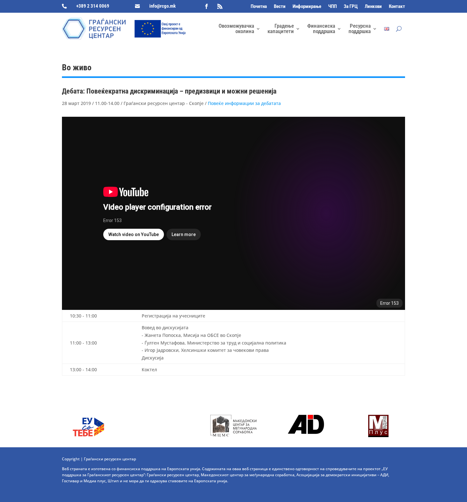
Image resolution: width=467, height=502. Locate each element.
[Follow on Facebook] (206, 6)
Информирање (307, 6)
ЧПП (332, 6)
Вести (280, 6)
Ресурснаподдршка (360, 28)
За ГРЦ (351, 6)
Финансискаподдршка (321, 28)
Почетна (259, 6)
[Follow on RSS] (220, 6)
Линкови (373, 6)
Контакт (397, 6)
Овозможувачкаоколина (236, 28)
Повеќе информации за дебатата (244, 103)
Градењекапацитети (280, 28)
